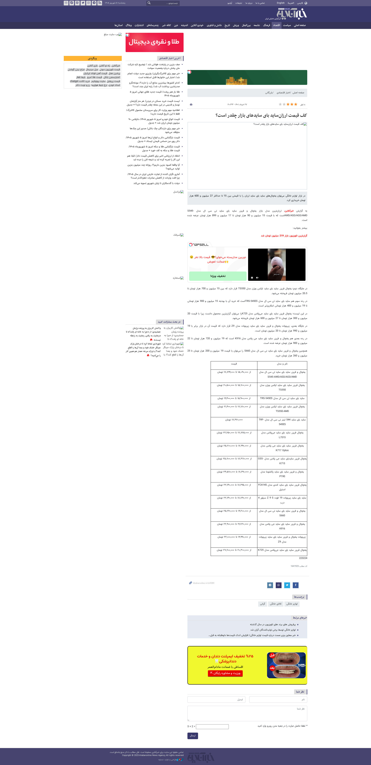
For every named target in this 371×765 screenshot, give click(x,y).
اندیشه (184, 25)
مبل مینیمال (92, 70)
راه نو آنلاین (104, 66)
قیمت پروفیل (113, 81)
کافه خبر (166, 25)
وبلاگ (129, 25)
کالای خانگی (276, 604)
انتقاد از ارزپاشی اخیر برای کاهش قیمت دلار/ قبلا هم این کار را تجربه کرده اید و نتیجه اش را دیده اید (153, 158)
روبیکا (66, 3)
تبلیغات (238, 3)
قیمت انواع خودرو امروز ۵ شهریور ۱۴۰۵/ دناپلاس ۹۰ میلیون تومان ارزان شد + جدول (154, 121)
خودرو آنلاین (197, 25)
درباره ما (249, 3)
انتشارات (139, 25)
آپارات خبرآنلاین (77, 3)
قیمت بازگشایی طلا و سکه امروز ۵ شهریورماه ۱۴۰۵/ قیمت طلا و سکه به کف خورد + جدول (154, 148)
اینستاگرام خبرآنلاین (88, 3)
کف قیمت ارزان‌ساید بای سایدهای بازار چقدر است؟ (261, 115)
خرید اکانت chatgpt (80, 81)
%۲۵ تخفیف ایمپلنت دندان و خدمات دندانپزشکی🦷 (225, 659)
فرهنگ (266, 25)
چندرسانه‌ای (153, 25)
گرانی (262, 604)
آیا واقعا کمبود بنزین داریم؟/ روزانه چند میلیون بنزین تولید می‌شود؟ (154, 167)
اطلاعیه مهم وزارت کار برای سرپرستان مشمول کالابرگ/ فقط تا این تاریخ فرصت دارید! (153, 112)
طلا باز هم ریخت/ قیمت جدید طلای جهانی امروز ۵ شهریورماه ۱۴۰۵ (155, 94)
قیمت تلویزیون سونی (109, 70)
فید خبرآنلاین (99, 3)
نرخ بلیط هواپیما (99, 85)
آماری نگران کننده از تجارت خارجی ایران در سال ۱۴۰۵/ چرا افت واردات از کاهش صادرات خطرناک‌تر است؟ (154, 176)
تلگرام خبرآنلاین (94, 3)
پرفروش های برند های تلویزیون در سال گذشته (273, 625)
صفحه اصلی (300, 25)
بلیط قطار (80, 77)
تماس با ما (260, 3)
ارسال (193, 736)
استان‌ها (119, 25)
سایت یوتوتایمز (98, 81)
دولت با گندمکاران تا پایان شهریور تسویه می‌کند (157, 183)
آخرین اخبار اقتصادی (169, 58)
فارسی (300, 3)
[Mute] (257, 277)
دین (176, 25)
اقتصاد (276, 25)
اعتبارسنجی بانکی (111, 77)
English (281, 3)
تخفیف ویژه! (217, 276)
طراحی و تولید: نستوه (167, 759)
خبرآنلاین (286, 14)
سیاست (287, 25)
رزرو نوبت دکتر (82, 85)
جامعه (257, 25)
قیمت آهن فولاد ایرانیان (95, 73)
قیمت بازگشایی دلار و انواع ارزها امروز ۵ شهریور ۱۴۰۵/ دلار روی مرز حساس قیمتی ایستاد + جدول (153, 139)
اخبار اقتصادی (283, 93)
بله (71, 3)
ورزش (236, 25)
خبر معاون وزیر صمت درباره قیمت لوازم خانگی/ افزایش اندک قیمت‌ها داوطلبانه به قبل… (252, 635)
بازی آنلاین (92, 66)
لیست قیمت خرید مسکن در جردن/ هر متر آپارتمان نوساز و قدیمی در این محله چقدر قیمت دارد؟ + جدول (153, 103)
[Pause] (252, 277)
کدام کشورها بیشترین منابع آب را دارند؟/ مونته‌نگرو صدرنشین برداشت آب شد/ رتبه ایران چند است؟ (154, 85)
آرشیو (230, 3)
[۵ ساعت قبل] (173, 333)
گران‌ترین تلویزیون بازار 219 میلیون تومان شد (284, 236)
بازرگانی (269, 93)
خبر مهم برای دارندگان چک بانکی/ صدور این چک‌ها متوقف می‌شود (155, 130)
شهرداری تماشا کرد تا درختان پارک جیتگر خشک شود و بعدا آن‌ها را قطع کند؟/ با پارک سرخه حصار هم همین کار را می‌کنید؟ (143, 350)
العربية (291, 3)
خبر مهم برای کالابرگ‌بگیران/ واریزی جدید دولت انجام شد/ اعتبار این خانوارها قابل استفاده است (154, 75)
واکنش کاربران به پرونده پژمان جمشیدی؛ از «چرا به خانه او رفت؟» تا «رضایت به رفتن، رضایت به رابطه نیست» (143, 334)
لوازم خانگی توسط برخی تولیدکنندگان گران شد (273, 630)
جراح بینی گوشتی (76, 70)
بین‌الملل (246, 25)
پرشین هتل (114, 73)
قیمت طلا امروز (94, 77)
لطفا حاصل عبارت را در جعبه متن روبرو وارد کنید (282, 726)
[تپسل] (189, 72)
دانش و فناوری (214, 25)
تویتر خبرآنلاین (83, 3)
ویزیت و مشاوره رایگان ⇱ (225, 673)
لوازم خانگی (292, 604)
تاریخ (227, 25)
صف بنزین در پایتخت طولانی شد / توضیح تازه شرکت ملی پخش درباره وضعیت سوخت (154, 66)
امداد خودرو (114, 85)
